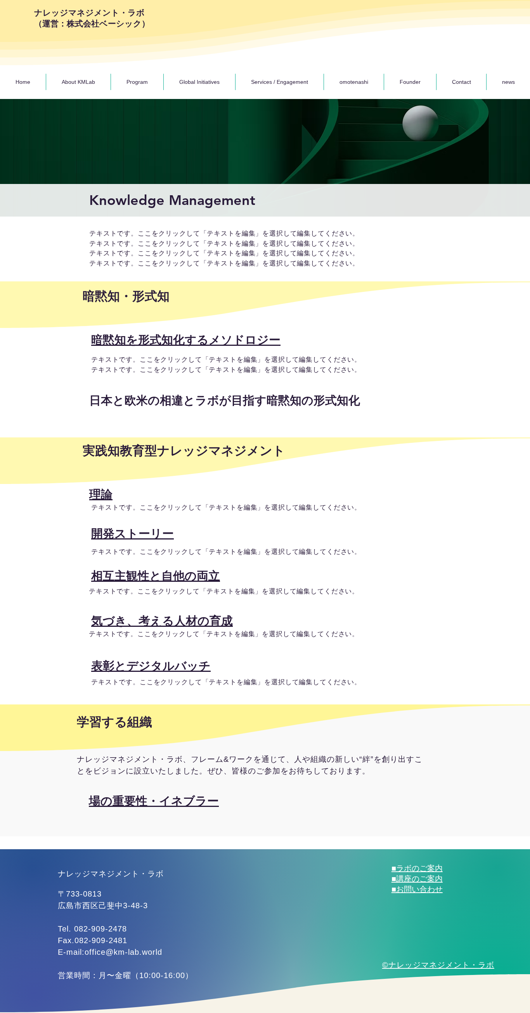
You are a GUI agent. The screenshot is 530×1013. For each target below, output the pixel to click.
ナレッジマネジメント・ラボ (130, 759)
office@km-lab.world (123, 952)
